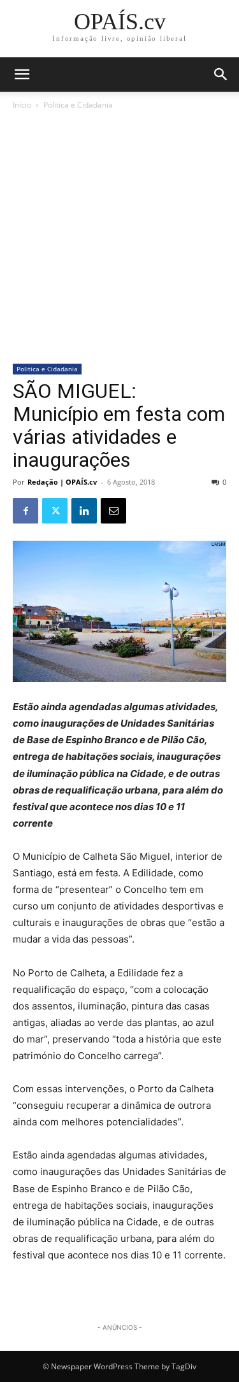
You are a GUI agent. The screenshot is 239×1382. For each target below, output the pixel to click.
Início (22, 104)
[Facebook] (25, 511)
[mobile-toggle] (21, 74)
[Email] (113, 511)
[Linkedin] (84, 511)
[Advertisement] (119, 237)
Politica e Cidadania (78, 104)
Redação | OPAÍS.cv (62, 482)
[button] (221, 74)
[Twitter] (55, 511)
